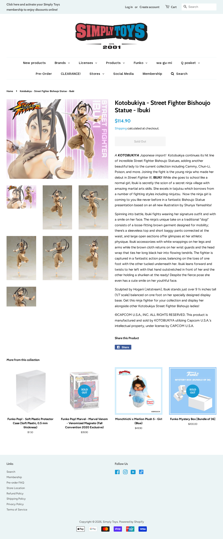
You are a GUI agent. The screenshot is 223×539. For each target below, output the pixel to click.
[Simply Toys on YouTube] (133, 473)
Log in (129, 7)
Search (11, 471)
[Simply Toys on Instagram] (125, 473)
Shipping (121, 128)
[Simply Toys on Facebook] (117, 473)
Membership (14, 477)
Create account (149, 7)
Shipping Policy (16, 498)
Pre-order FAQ (15, 482)
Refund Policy (15, 493)
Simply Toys (110, 521)
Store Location (16, 488)
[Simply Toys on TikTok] (142, 471)
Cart (174, 7)
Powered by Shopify (131, 521)
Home (10, 91)
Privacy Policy (15, 504)
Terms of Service (17, 509)
